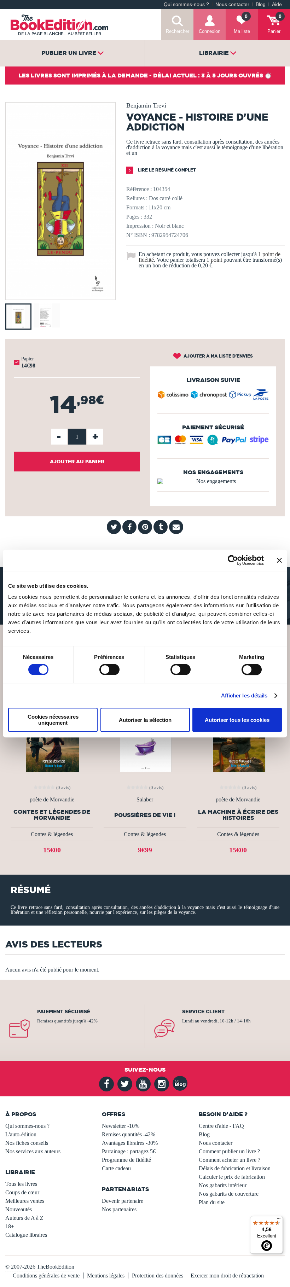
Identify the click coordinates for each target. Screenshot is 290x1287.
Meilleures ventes (24, 1201)
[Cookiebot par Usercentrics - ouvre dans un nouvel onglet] (233, 560)
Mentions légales (105, 1275)
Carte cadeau (116, 1168)
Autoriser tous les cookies (237, 720)
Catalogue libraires (26, 1235)
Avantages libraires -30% (130, 1143)
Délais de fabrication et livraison (235, 1168)
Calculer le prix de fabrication (232, 1177)
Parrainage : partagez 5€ (129, 1151)
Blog (261, 4)
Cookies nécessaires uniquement (53, 720)
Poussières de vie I (144, 815)
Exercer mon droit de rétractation (227, 1275)
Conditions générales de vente (46, 1275)
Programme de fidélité (126, 1160)
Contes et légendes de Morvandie (51, 815)
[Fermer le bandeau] (279, 560)
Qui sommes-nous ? (186, 4)
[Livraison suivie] (213, 396)
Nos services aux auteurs (32, 1151)
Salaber (145, 799)
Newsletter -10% (120, 1126)
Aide (277, 4)
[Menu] (278, 1220)
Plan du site (212, 1202)
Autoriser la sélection (145, 720)
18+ (9, 1226)
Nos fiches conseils (26, 1143)
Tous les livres (21, 1184)
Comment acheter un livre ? (229, 1160)
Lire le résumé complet (166, 170)
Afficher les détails (244, 695)
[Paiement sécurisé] (213, 442)
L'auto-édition (20, 1134)
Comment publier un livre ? (229, 1151)
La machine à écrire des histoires (238, 815)
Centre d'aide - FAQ (221, 1126)
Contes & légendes (52, 834)
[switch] (109, 669)
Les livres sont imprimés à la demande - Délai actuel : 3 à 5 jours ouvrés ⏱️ (145, 75)
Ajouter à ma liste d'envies (217, 356)
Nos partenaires (119, 1209)
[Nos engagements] (213, 481)
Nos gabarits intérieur (222, 1185)
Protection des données (157, 1275)
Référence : (139, 189)
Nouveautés (18, 1209)
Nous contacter (232, 4)
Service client (203, 1011)
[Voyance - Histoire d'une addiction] (60, 295)
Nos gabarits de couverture (229, 1194)
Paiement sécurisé (63, 1011)
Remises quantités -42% (128, 1134)
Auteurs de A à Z (24, 1218)
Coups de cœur (22, 1192)
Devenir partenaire (122, 1201)
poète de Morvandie (52, 799)
